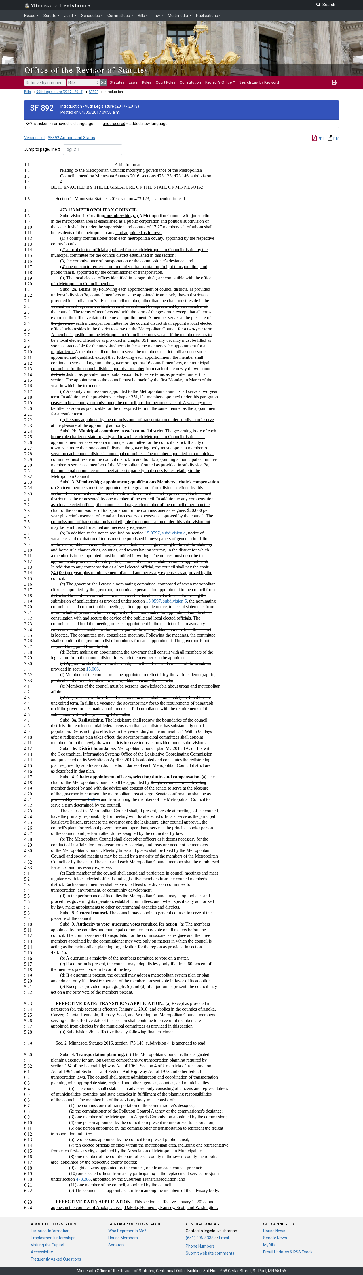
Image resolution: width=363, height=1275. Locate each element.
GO (103, 82)
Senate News (275, 1238)
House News (274, 1231)
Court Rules (165, 82)
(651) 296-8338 (200, 1238)
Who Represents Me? (127, 1231)
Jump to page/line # (42, 149)
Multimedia (178, 15)
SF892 (93, 92)
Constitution (190, 82)
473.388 (83, 1179)
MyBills (269, 1245)
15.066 (92, 669)
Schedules (90, 15)
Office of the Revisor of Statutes (86, 69)
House (29, 15)
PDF (321, 139)
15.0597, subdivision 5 (166, 601)
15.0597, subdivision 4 (165, 533)
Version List (34, 137)
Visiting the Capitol (47, 1245)
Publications (207, 15)
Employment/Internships (53, 1238)
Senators (116, 1245)
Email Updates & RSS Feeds (288, 1252)
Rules (146, 82)
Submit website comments (210, 1253)
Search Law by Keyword (259, 82)
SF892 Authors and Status (71, 137)
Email (224, 1238)
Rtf (335, 139)
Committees (118, 15)
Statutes (117, 82)
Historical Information (50, 1231)
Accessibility (42, 1252)
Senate (49, 15)
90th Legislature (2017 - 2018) (59, 92)
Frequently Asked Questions (56, 1259)
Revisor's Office (218, 82)
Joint (68, 15)
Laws (133, 82)
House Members (123, 1238)
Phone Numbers (200, 1246)
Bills (141, 15)
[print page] (334, 82)
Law (156, 15)
